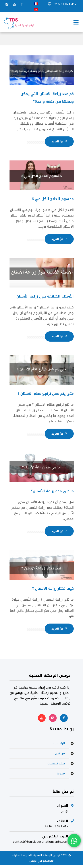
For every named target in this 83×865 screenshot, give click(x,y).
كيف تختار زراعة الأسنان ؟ (53, 588)
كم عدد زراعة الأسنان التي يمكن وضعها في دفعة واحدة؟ (47, 97)
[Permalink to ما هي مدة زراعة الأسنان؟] (42, 481)
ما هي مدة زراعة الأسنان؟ (52, 491)
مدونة (61, 773)
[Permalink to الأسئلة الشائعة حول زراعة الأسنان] (42, 286)
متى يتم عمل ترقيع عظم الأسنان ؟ (45, 393)
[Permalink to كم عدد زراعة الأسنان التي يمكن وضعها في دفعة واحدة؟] (42, 84)
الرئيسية (59, 743)
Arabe (36, 9)
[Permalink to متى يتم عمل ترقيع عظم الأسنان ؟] (42, 384)
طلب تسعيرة (56, 763)
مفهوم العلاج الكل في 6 (53, 198)
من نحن (60, 753)
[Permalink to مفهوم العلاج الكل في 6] (42, 189)
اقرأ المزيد (57, 141)
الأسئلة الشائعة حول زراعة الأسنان (45, 296)
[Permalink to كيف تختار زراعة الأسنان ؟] (42, 578)
